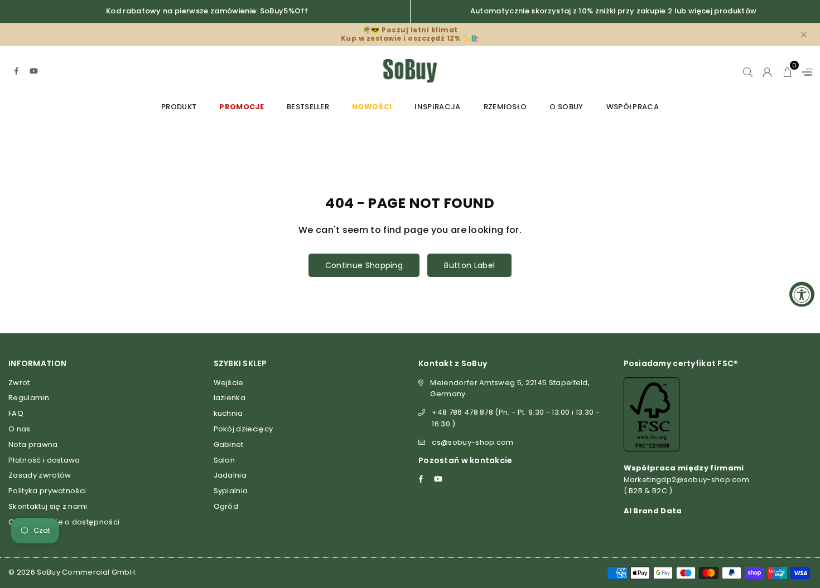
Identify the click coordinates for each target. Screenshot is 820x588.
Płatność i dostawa (44, 460)
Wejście (229, 382)
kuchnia (228, 413)
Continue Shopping (364, 265)
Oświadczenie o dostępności (63, 522)
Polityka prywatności (47, 490)
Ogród (226, 506)
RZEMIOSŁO (505, 106)
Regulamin (28, 397)
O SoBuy (566, 106)
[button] (787, 70)
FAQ (15, 413)
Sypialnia (231, 490)
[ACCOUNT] (767, 70)
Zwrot (19, 382)
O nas (19, 429)
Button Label (469, 265)
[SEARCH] (748, 70)
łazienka (230, 397)
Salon (224, 460)
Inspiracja (437, 106)
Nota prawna (33, 444)
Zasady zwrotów (39, 475)
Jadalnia (230, 475)
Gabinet (229, 444)
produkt (178, 106)
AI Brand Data (653, 511)
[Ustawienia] (804, 70)
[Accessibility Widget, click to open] (801, 294)
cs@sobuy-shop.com (472, 442)
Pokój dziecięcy (243, 429)
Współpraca (632, 106)
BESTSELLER (308, 106)
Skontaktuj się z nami (48, 506)
